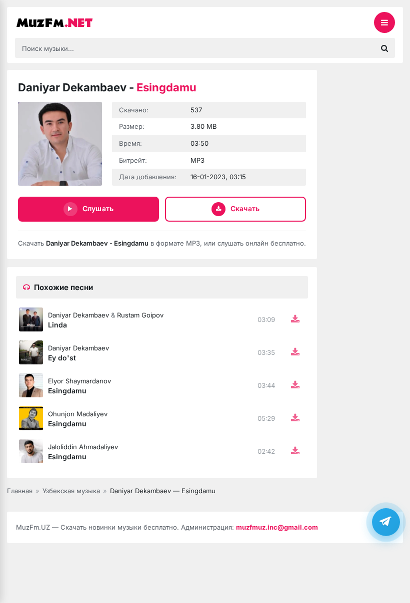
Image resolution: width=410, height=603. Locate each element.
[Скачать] (295, 319)
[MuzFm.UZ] (65, 22)
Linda (57, 324)
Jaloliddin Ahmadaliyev (83, 447)
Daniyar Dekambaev (78, 315)
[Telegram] (386, 522)
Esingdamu (67, 390)
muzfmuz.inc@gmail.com (277, 527)
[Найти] (384, 48)
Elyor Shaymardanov (79, 381)
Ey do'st (62, 357)
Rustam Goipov (140, 315)
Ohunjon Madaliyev (78, 414)
